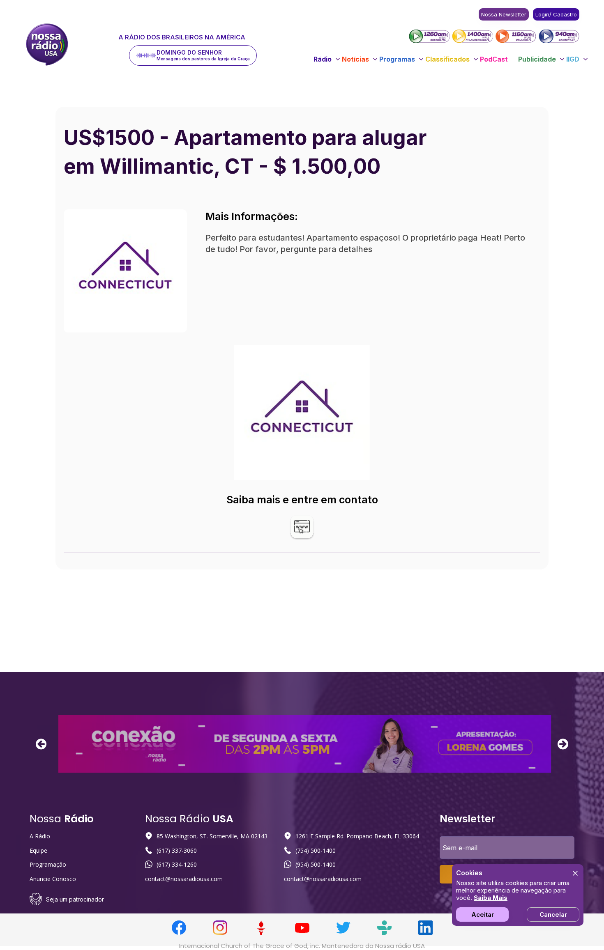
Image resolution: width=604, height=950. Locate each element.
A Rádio (40, 836)
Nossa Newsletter (503, 14)
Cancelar (553, 914)
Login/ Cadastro (556, 14)
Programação (48, 864)
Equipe (38, 850)
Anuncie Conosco (53, 879)
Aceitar (482, 914)
